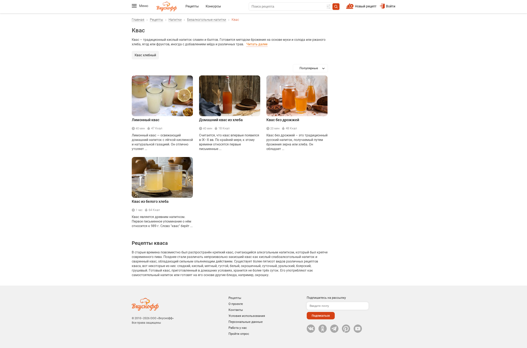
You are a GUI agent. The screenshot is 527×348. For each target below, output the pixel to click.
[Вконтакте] (311, 329)
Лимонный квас (145, 120)
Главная (138, 20)
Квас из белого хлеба (150, 201)
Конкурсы (213, 6)
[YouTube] (358, 329)
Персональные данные (246, 322)
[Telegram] (334, 329)
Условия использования (247, 316)
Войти (390, 6)
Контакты (236, 310)
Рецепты (192, 6)
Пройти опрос (239, 334)
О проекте (236, 304)
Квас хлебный (145, 55)
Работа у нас (238, 328)
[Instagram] (346, 329)
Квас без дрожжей (282, 120)
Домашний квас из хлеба (221, 120)
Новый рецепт (366, 6)
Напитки (175, 20)
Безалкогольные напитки (206, 20)
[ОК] (322, 329)
